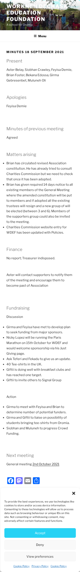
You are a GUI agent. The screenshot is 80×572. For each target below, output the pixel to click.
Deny (40, 545)
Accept (40, 533)
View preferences (40, 557)
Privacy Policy (40, 566)
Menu (42, 36)
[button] (73, 493)
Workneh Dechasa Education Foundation (37, 12)
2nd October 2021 (45, 464)
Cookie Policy (21, 566)
